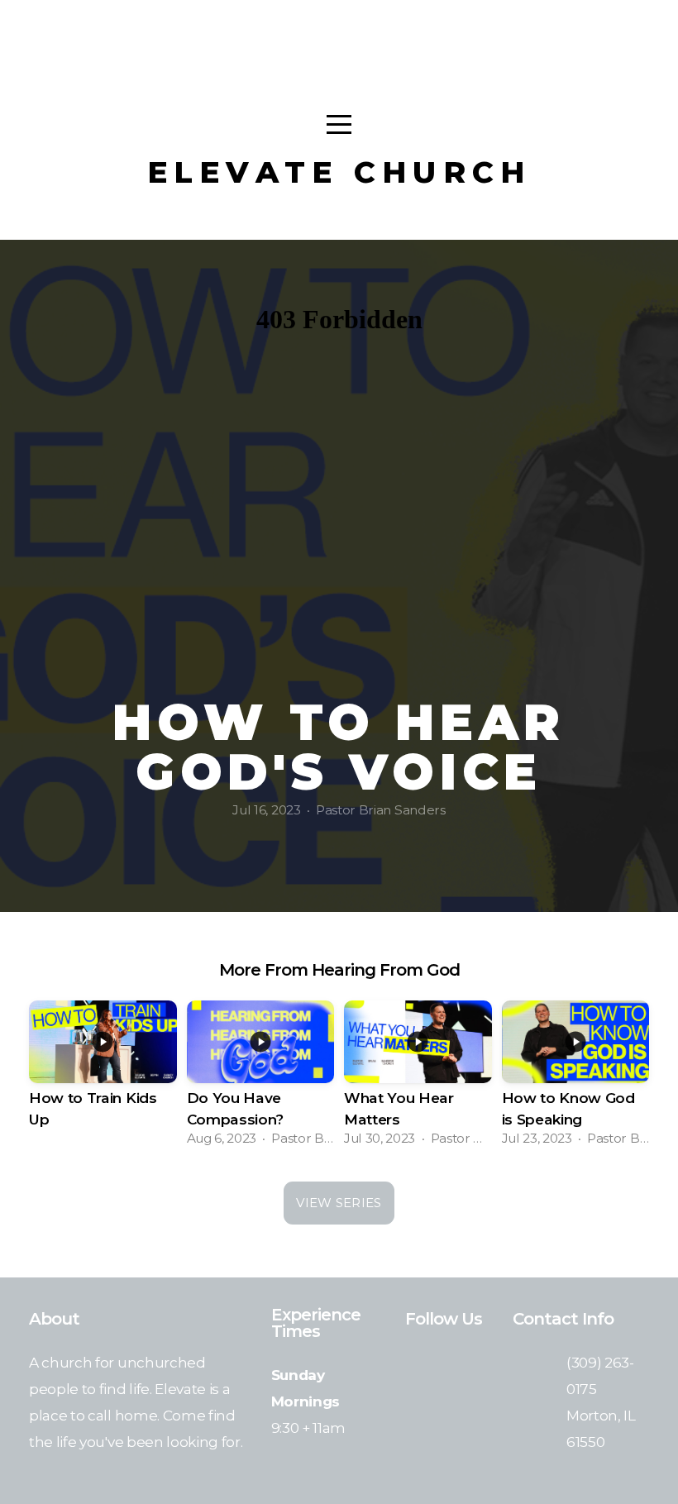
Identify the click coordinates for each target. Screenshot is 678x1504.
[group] (103, 1078)
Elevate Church (339, 172)
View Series (338, 1202)
